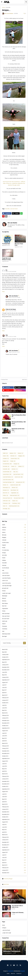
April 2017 (14, 692)
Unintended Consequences (11, 951)
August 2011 (14, 852)
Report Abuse (6, 884)
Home (3, 7)
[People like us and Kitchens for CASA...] (7, 253)
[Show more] (9, 216)
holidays (21, 466)
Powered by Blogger (8, 878)
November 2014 (14, 753)
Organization (14, 492)
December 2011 (14, 842)
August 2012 (14, 822)
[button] (1, 2)
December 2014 (14, 751)
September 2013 (14, 789)
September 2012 (14, 819)
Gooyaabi (22, 971)
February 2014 (14, 776)
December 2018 (14, 667)
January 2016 (14, 718)
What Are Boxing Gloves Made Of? (19, 415)
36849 (5, 453)
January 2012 (14, 839)
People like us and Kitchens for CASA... (7, 259)
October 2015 (14, 725)
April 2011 (14, 862)
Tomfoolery (16, 503)
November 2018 (14, 669)
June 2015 (14, 735)
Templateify (10, 971)
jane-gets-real (20, 482)
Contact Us (18, 973)
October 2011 (14, 847)
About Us (13, 973)
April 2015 (14, 740)
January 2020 (14, 654)
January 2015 (14, 748)
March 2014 (14, 773)
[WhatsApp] (21, 213)
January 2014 (14, 778)
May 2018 (14, 674)
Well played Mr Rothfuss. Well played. (19, 422)
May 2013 (14, 799)
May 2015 (14, 738)
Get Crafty (6, 466)
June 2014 (14, 766)
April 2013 (14, 801)
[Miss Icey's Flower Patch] (20, 238)
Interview (14, 469)
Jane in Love (18, 476)
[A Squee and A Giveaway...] (6, 914)
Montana (6, 490)
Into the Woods (7, 471)
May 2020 (14, 652)
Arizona (20, 453)
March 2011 (14, 865)
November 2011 (14, 844)
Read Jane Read (14, 495)
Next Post (24, 379)
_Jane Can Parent (6, 930)
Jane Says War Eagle (8, 482)
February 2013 (14, 806)
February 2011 (14, 867)
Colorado (6, 458)
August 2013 (14, 791)
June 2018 (14, 672)
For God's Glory (7, 463)
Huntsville (8, 7)
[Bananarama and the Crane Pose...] (6, 430)
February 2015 (14, 745)
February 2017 (14, 697)
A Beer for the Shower (11, 309)
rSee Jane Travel (7, 498)
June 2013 (14, 796)
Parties (5, 495)
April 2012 (14, 832)
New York (6, 492)
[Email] (6, 216)
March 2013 (14, 804)
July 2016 (14, 705)
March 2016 (14, 712)
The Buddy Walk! (6, 243)
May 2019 (14, 662)
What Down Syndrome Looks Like (13, 409)
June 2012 (14, 827)
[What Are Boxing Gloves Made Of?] (6, 417)
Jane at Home (7, 474)
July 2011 (14, 855)
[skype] (20, 965)
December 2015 (14, 720)
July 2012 (14, 824)
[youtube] (14, 965)
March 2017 (14, 695)
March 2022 (14, 649)
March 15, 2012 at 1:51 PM (14, 352)
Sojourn (14, 500)
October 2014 (14, 756)
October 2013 (14, 786)
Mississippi (6, 487)
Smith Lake (6, 500)
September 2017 (14, 679)
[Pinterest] (3, 216)
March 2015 (14, 743)
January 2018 (14, 677)
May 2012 (14, 829)
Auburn (5, 455)
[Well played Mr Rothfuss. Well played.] (6, 424)
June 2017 (14, 687)
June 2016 (14, 707)
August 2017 (14, 682)
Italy (15, 471)
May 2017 (14, 690)
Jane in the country (8, 479)
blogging (21, 455)
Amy (7, 335)
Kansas (5, 484)
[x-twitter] (11, 965)
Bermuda (13, 455)
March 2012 (14, 834)
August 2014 (14, 761)
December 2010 (14, 872)
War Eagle (6, 508)
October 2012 (14, 816)
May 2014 (14, 768)
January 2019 (14, 664)
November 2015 (14, 723)
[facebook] (7, 965)
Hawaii (13, 466)
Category (4, 927)
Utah (5, 505)
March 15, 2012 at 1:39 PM (11, 336)
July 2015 (14, 733)
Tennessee (6, 503)
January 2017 (14, 700)
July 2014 (14, 763)
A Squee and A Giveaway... (18, 912)
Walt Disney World (14, 505)
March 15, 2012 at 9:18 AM (11, 310)
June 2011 (14, 857)
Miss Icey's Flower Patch (19, 244)
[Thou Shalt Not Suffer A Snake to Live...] (6, 907)
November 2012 (14, 814)
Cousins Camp (15, 458)
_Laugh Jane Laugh (6, 932)
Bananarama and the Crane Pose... (18, 429)
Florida (12, 461)
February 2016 (14, 715)
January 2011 (14, 870)
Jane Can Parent (14, 208)
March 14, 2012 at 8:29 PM (11, 271)
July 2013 (14, 794)
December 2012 (14, 811)
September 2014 (14, 758)
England (5, 461)
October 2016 (14, 702)
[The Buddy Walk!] (7, 238)
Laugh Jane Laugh (15, 484)
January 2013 (14, 809)
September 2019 (14, 659)
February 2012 (14, 837)
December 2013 (14, 781)
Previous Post (4, 379)
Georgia (16, 463)
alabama (13, 453)
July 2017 (14, 685)
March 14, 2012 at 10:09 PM (14, 297)
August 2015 (14, 730)
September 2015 (14, 728)
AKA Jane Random (12, 223)
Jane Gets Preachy (8, 476)
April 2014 (14, 771)
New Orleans (14, 490)
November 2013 (14, 783)
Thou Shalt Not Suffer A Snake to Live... (17, 906)
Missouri (14, 487)
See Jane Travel (18, 498)
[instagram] (17, 965)
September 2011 (14, 849)
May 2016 (14, 710)
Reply (3, 291)
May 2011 (14, 860)
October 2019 (14, 657)
